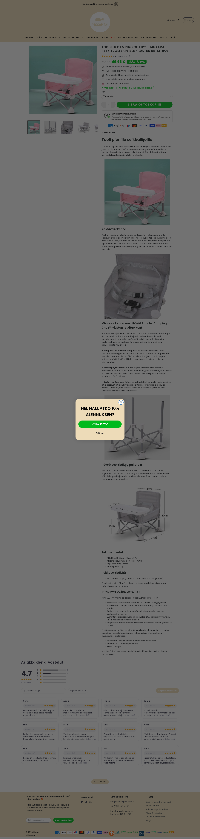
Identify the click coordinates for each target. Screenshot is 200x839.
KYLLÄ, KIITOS (100, 424)
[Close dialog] (121, 402)
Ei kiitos (100, 433)
